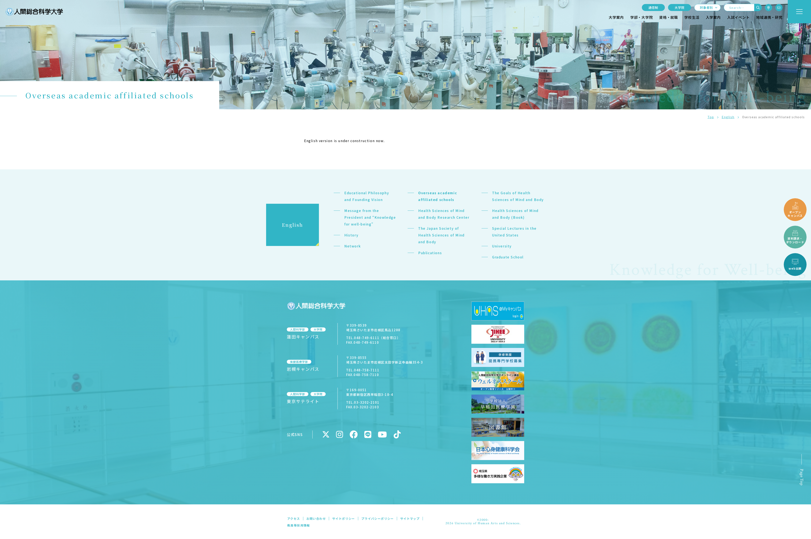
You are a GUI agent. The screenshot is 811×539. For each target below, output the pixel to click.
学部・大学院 (641, 17)
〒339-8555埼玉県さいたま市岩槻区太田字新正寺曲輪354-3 (384, 359)
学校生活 (691, 17)
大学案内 (616, 17)
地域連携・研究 (769, 17)
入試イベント (738, 17)
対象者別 (706, 7)
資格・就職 (668, 17)
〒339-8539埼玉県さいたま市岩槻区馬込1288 (373, 327)
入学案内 (713, 17)
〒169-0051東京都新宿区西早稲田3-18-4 (369, 392)
